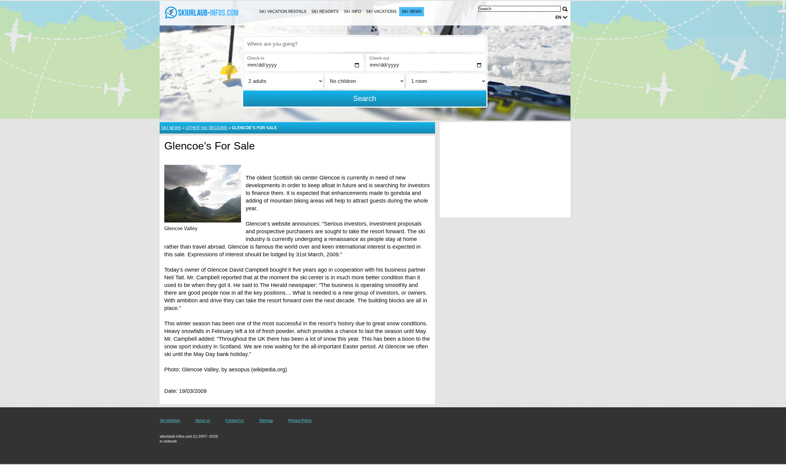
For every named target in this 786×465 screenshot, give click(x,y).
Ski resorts (325, 11)
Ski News (412, 11)
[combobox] (364, 44)
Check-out (379, 58)
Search (364, 98)
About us (202, 420)
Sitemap (266, 420)
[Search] (564, 9)
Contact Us (234, 420)
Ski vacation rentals (282, 11)
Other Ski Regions (206, 128)
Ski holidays (170, 420)
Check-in (255, 58)
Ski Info (352, 11)
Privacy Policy (300, 420)
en (558, 17)
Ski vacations (381, 11)
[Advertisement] (505, 170)
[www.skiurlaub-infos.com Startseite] (202, 12)
